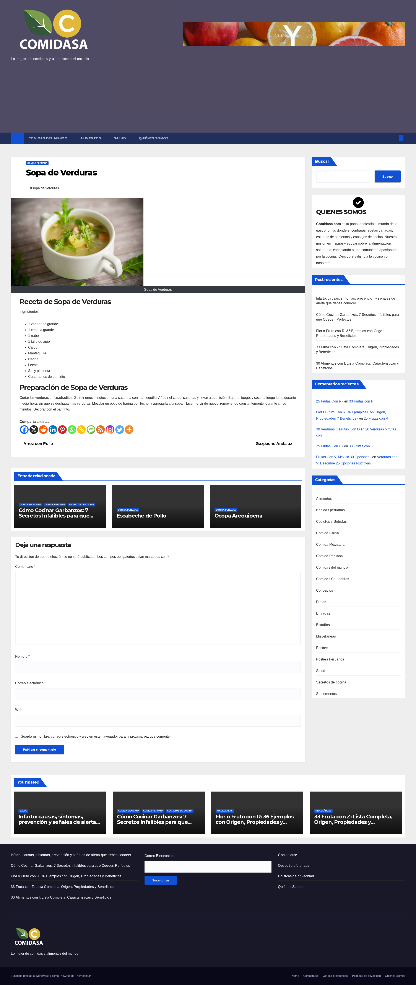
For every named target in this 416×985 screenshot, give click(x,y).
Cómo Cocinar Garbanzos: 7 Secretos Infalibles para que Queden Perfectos (54, 515)
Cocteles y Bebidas (331, 521)
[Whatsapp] (72, 429)
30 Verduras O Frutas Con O (338, 429)
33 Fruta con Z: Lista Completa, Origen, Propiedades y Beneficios (353, 822)
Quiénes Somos (154, 138)
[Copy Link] (81, 429)
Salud (120, 138)
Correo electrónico (30, 683)
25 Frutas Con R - (329, 401)
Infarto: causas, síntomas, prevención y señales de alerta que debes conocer (57, 822)
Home (295, 975)
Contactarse (287, 855)
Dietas (321, 602)
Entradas (323, 613)
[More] (129, 429)
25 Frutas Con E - (329, 446)
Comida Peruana (37, 163)
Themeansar (83, 975)
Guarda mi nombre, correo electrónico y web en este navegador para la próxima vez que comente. (96, 736)
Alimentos (91, 138)
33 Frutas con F (361, 401)
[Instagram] (110, 429)
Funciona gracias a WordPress (30, 975)
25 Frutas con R (376, 418)
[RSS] (100, 429)
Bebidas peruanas (330, 510)
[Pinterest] (62, 429)
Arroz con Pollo (38, 443)
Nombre (22, 656)
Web (18, 710)
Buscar (322, 161)
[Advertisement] (208, 94)
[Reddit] (43, 429)
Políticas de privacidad (296, 876)
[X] (33, 429)
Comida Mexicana (30, 504)
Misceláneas (326, 636)
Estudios (323, 625)
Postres (322, 648)
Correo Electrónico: (159, 856)
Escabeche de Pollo (141, 516)
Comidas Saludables (332, 579)
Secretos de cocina (81, 504)
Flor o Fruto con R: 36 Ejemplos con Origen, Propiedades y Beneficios (255, 822)
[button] (394, 138)
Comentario (25, 566)
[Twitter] (119, 429)
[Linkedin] (53, 429)
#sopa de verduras (44, 188)
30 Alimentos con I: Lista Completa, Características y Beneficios (61, 897)
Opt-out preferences (293, 865)
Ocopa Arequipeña (238, 516)
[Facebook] (24, 429)
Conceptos (324, 590)
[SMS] (91, 429)
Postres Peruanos (330, 659)
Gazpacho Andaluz (274, 443)
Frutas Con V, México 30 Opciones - (343, 457)
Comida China (327, 533)
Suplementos (326, 694)
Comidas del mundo (48, 138)
